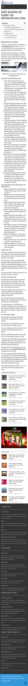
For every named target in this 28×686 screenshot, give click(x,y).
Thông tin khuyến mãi (11, 35)
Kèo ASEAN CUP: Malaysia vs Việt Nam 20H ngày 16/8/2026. (17, 402)
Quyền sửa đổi (9, 33)
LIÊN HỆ (3, 678)
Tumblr (23, 670)
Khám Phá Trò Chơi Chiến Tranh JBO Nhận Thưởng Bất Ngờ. (16, 456)
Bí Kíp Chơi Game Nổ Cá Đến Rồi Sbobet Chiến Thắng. (16, 490)
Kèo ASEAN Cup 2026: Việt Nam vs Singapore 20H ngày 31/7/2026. (17, 419)
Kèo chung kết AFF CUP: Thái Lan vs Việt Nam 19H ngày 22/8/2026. (17, 386)
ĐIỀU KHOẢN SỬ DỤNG (13, 678)
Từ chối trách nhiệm (10, 37)
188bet (3, 590)
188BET (23, 523)
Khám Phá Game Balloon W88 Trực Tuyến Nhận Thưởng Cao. (16, 481)
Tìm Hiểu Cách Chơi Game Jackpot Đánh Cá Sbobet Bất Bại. (17, 498)
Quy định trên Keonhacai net (13, 27)
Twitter (10, 670)
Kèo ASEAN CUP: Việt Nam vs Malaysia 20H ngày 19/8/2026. (17, 394)
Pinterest (16, 670)
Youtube (3, 670)
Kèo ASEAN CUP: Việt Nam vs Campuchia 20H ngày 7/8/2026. (17, 411)
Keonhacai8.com (17, 676)
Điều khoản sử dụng (9, 25)
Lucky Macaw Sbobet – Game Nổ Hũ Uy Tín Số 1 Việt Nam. (16, 465)
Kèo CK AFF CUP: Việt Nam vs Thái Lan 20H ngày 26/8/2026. (17, 377)
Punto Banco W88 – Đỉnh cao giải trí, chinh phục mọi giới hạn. (17, 473)
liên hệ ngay (22, 366)
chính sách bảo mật (17, 86)
